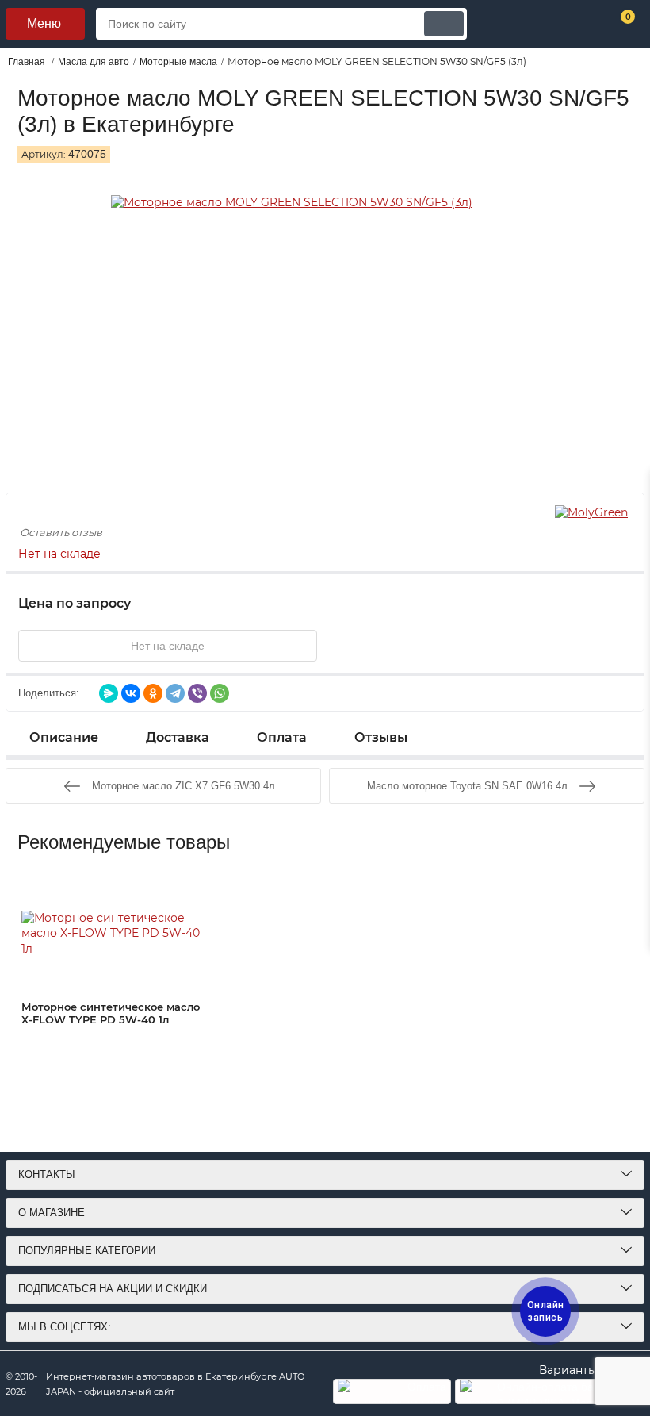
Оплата (282, 737)
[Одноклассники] (152, 693)
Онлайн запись (545, 1311)
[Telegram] (175, 693)
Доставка (177, 737)
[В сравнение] (404, 646)
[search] (444, 23)
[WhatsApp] (219, 693)
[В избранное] (364, 646)
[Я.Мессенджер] (108, 693)
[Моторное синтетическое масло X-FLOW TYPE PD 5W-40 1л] (116, 933)
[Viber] (197, 693)
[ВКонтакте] (130, 693)
